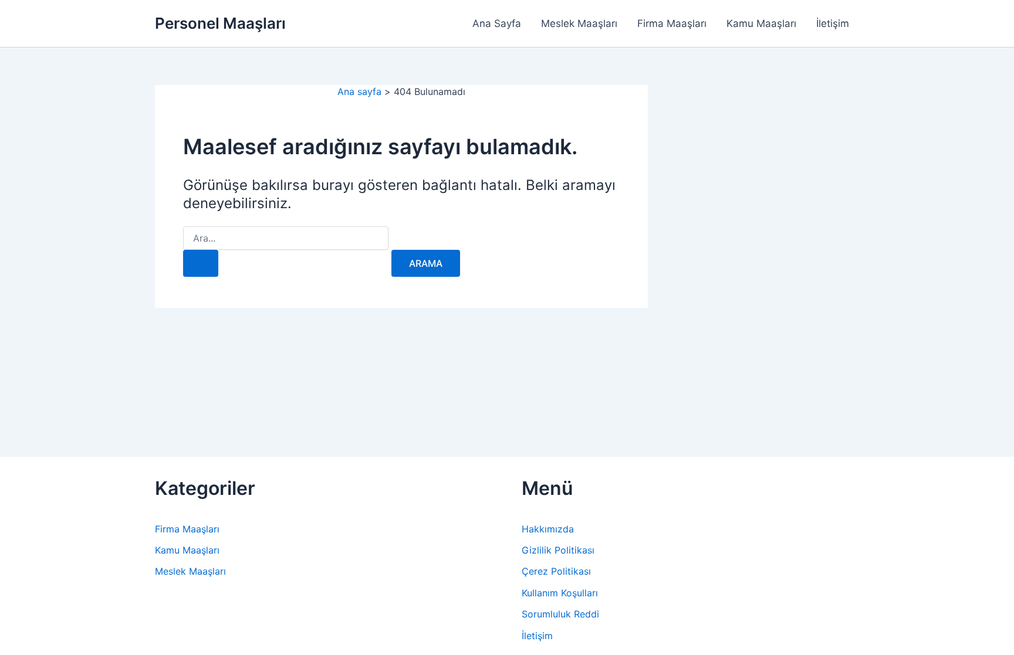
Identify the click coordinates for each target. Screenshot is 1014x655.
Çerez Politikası (556, 571)
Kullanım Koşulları (560, 593)
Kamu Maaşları (761, 23)
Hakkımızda (548, 529)
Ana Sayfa (496, 23)
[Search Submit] (200, 263)
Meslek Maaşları (579, 23)
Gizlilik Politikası (558, 550)
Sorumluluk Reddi (560, 614)
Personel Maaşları (220, 23)
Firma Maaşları (672, 23)
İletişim (832, 23)
